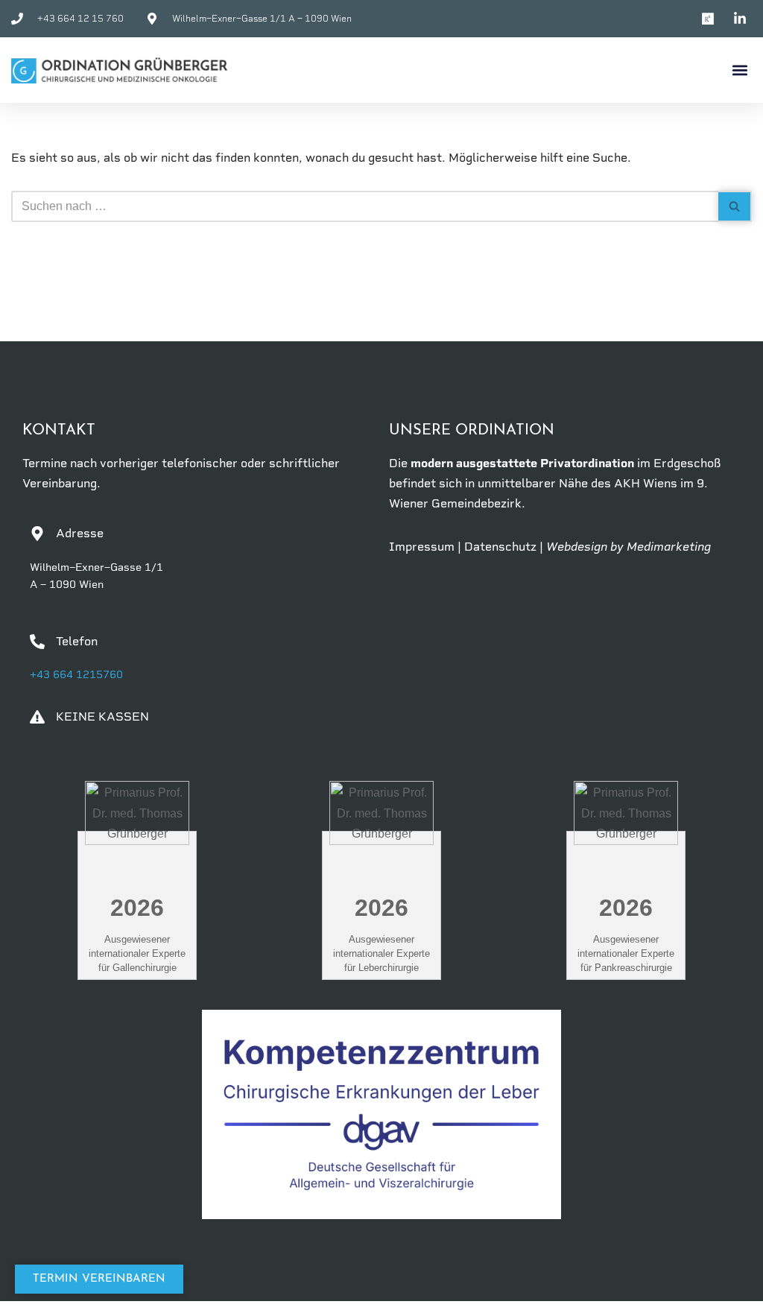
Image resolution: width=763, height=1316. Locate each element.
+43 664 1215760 (76, 674)
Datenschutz (500, 547)
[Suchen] (735, 206)
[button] (739, 70)
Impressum (422, 547)
